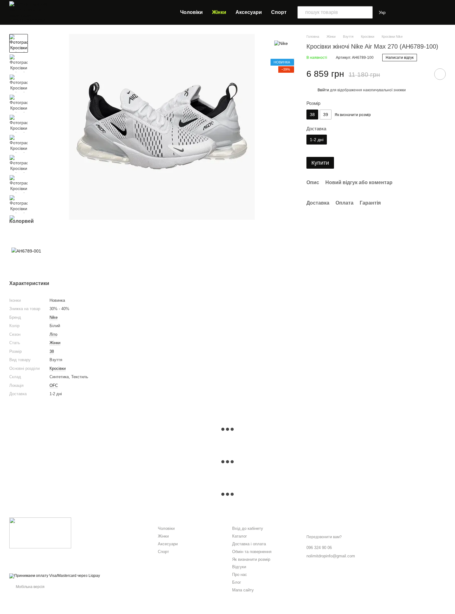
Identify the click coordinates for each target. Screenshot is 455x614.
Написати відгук (400, 58)
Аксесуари (249, 12)
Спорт (279, 12)
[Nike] (281, 43)
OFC (54, 385)
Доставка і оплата (249, 544)
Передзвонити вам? (324, 537)
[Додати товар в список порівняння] (422, 74)
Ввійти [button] (323, 90)
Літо (53, 334)
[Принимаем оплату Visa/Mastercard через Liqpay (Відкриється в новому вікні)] (54, 576)
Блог (236, 582)
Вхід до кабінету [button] (247, 528)
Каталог (239, 536)
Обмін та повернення (251, 551)
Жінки (219, 12)
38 (52, 351)
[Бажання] (414, 12)
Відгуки (239, 566)
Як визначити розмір (251, 559)
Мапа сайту (243, 590)
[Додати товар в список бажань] (440, 74)
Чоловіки (191, 12)
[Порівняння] (401, 12)
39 (325, 114)
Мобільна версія (30, 587)
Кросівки (58, 368)
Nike (54, 317)
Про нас (239, 574)
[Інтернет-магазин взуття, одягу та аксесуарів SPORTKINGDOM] (40, 532)
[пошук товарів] (366, 12)
